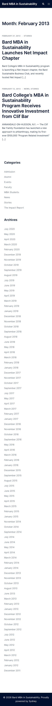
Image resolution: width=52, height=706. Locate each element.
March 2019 (10, 300)
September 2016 (12, 439)
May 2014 (9, 547)
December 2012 (12, 614)
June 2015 (9, 490)
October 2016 (11, 434)
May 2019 (9, 290)
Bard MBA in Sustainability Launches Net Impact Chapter (24, 50)
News (27, 89)
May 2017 (9, 398)
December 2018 (12, 316)
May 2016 (9, 444)
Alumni (7, 176)
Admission (9, 171)
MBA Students (11, 192)
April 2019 (9, 295)
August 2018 (10, 336)
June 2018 (9, 341)
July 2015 (9, 485)
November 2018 (12, 321)
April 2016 (9, 449)
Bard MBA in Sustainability (19, 4)
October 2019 (11, 264)
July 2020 (9, 229)
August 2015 (10, 480)
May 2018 (9, 347)
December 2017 (12, 372)
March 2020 (10, 244)
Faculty (8, 187)
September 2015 (12, 475)
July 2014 (9, 537)
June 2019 (9, 285)
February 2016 (11, 460)
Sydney (33, 701)
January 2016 (11, 465)
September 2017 (12, 388)
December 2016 (12, 424)
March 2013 (10, 598)
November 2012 (12, 619)
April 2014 (9, 552)
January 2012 (11, 665)
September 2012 (12, 629)
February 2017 (11, 413)
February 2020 (12, 249)
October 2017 (11, 383)
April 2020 (9, 239)
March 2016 (10, 454)
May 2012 (9, 644)
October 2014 (11, 526)
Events (7, 182)
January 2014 (11, 567)
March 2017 (10, 408)
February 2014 (11, 562)
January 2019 (11, 311)
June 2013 (9, 593)
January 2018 (11, 367)
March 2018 (10, 357)
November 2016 (12, 429)
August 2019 (10, 275)
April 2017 (9, 403)
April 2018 (9, 352)
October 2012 (11, 624)
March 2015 (10, 506)
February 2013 (11, 603)
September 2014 (12, 532)
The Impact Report (14, 207)
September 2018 (12, 331)
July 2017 (9, 393)
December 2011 (12, 670)
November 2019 (12, 259)
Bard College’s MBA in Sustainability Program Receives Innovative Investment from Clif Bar (25, 105)
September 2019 (12, 270)
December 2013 (12, 573)
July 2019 (9, 280)
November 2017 (12, 377)
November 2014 (12, 521)
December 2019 (12, 254)
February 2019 (11, 306)
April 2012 (9, 650)
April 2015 (9, 501)
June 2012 (9, 639)
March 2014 (10, 557)
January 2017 (11, 418)
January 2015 (11, 516)
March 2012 (10, 655)
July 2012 (9, 634)
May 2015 (9, 495)
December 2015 (12, 470)
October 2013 (11, 583)
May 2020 (9, 234)
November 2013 (12, 578)
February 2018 (11, 362)
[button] (43, 4)
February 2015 (11, 511)
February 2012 (11, 660)
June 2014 (9, 542)
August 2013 (10, 588)
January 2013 (11, 609)
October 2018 (11, 326)
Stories (28, 36)
